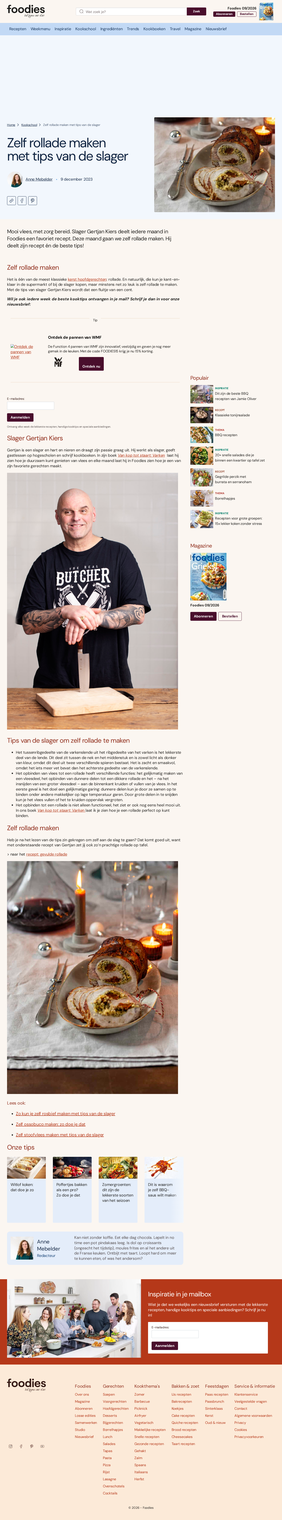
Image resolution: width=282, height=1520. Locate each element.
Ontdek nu (91, 366)
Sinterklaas (214, 1408)
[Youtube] (42, 1446)
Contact (240, 1408)
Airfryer (140, 1415)
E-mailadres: (16, 399)
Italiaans (141, 1472)
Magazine (82, 1401)
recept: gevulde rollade (46, 854)
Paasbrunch (214, 1401)
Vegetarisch (143, 1422)
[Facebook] (21, 1446)
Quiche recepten (185, 1422)
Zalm (138, 1458)
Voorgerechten (114, 1401)
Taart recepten (183, 1443)
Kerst (209, 1415)
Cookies (240, 1429)
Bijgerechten (113, 1422)
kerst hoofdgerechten (87, 279)
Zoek (196, 11)
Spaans (140, 1465)
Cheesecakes (182, 1436)
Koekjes (178, 1408)
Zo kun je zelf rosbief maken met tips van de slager (65, 1113)
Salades (109, 1443)
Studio (80, 1429)
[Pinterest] (31, 1446)
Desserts (110, 1415)
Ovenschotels (113, 1486)
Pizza (107, 1465)
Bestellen (247, 14)
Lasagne (109, 1479)
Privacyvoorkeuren (248, 1436)
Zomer (139, 1394)
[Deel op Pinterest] (32, 200)
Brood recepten (184, 1429)
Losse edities (85, 1415)
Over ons (82, 1394)
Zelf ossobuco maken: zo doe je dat (50, 1124)
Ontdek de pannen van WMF (75, 337)
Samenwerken (86, 1422)
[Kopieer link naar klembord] (11, 200)
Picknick (140, 1408)
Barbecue (142, 1401)
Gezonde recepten (149, 1443)
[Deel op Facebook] (22, 200)
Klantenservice (246, 1394)
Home (11, 125)
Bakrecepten (182, 1401)
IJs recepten (181, 1394)
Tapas (107, 1451)
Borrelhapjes (113, 1429)
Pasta (107, 1458)
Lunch (107, 1436)
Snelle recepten (146, 1436)
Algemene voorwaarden (253, 1415)
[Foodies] (38, 11)
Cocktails (110, 1493)
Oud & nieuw (215, 1422)
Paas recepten (216, 1394)
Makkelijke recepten (150, 1429)
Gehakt (140, 1451)
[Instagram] (10, 1446)
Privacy (240, 1422)
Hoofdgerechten (116, 1408)
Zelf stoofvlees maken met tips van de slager (60, 1135)
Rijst (106, 1472)
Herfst (139, 1479)
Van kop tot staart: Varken (141, 455)
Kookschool (29, 125)
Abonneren (224, 14)
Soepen (109, 1394)
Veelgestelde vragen (250, 1401)
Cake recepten (183, 1415)
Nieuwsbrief (84, 1436)
